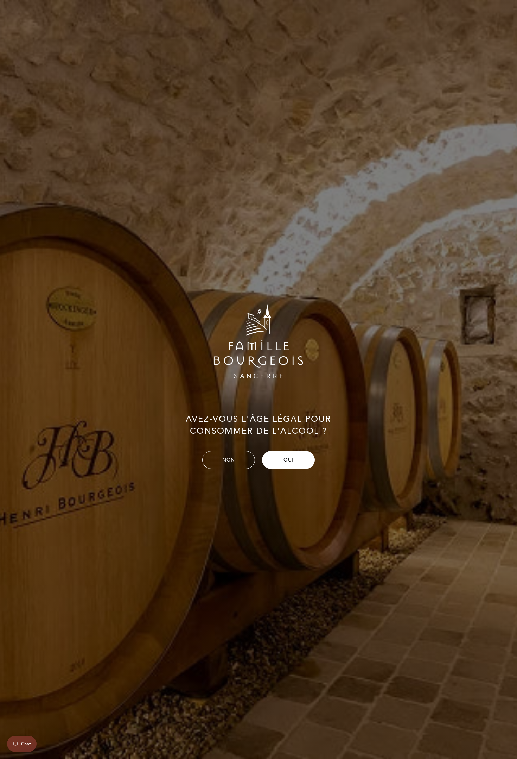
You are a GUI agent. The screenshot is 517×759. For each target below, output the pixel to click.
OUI (288, 460)
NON (228, 460)
